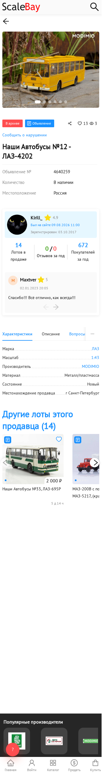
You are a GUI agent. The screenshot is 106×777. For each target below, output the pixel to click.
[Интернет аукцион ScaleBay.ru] (21, 10)
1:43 (95, 354)
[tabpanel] (50, 367)
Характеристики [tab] (17, 330)
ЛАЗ (95, 345)
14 (18, 241)
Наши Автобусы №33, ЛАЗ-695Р (31, 485)
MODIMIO (90, 363)
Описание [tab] (51, 330)
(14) (37, 416)
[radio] (47, 214)
